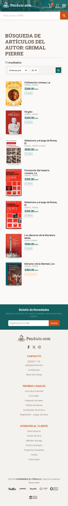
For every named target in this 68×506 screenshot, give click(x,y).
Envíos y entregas (34, 445)
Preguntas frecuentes (34, 450)
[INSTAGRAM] (39, 347)
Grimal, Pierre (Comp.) (35, 146)
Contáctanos (34, 370)
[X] (34, 347)
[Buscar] (64, 16)
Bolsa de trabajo (34, 374)
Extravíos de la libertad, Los (39, 264)
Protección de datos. (34, 400)
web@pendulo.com (34, 365)
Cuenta (34, 454)
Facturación (34, 459)
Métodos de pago (34, 440)
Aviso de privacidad (34, 391)
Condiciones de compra (34, 410)
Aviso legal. (34, 396)
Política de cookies (34, 405)
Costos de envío (34, 436)
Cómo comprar (34, 431)
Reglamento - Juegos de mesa (34, 414)
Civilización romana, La (37, 82)
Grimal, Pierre (31, 85)
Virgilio (28, 111)
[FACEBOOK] (28, 347)
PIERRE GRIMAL (31, 241)
